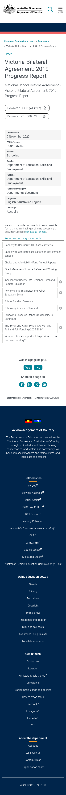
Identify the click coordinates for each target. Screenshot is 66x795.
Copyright (33, 605)
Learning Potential (32, 521)
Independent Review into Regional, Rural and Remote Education (30, 281)
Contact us (33, 661)
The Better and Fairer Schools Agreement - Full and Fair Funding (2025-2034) (28, 327)
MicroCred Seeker (32, 556)
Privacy (33, 591)
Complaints (33, 682)
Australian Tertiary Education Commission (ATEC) (33, 564)
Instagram (32, 711)
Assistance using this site (33, 634)
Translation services (33, 641)
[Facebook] (22, 384)
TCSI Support (32, 514)
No (38, 367)
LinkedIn (32, 718)
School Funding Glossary (19, 301)
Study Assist (32, 499)
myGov (32, 485)
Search (33, 584)
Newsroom (33, 668)
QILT (31, 535)
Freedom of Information (33, 619)
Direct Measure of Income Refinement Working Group (31, 271)
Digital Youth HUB (32, 507)
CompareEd (32, 542)
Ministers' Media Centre (32, 675)
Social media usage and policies (33, 689)
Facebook (31, 704)
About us (33, 745)
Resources (43, 41)
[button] (60, 282)
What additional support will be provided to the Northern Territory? (31, 338)
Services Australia (32, 492)
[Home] (20, 9)
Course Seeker (32, 549)
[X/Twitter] (37, 384)
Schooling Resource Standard (21, 308)
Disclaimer (33, 598)
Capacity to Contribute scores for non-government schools (33, 253)
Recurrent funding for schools (19, 41)
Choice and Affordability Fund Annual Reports (30, 262)
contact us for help (35, 231)
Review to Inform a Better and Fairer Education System (25, 292)
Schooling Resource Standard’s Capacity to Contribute (29, 316)
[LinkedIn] (29, 384)
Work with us (33, 752)
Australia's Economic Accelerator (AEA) (32, 528)
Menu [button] (60, 12)
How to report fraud (33, 697)
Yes (27, 367)
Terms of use (33, 612)
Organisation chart (33, 767)
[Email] (44, 384)
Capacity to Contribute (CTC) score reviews (29, 245)
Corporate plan (33, 760)
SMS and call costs (33, 626)
